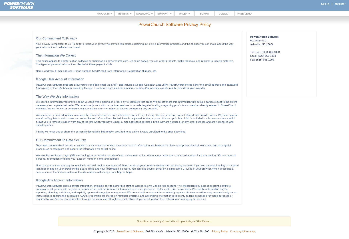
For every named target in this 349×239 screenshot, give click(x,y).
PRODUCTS (104, 13)
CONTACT (224, 13)
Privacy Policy (220, 231)
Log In (325, 3)
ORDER (183, 13)
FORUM (204, 13)
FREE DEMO (244, 13)
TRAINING (124, 13)
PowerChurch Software (130, 231)
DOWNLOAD (143, 13)
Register (340, 3)
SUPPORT (163, 13)
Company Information (242, 231)
